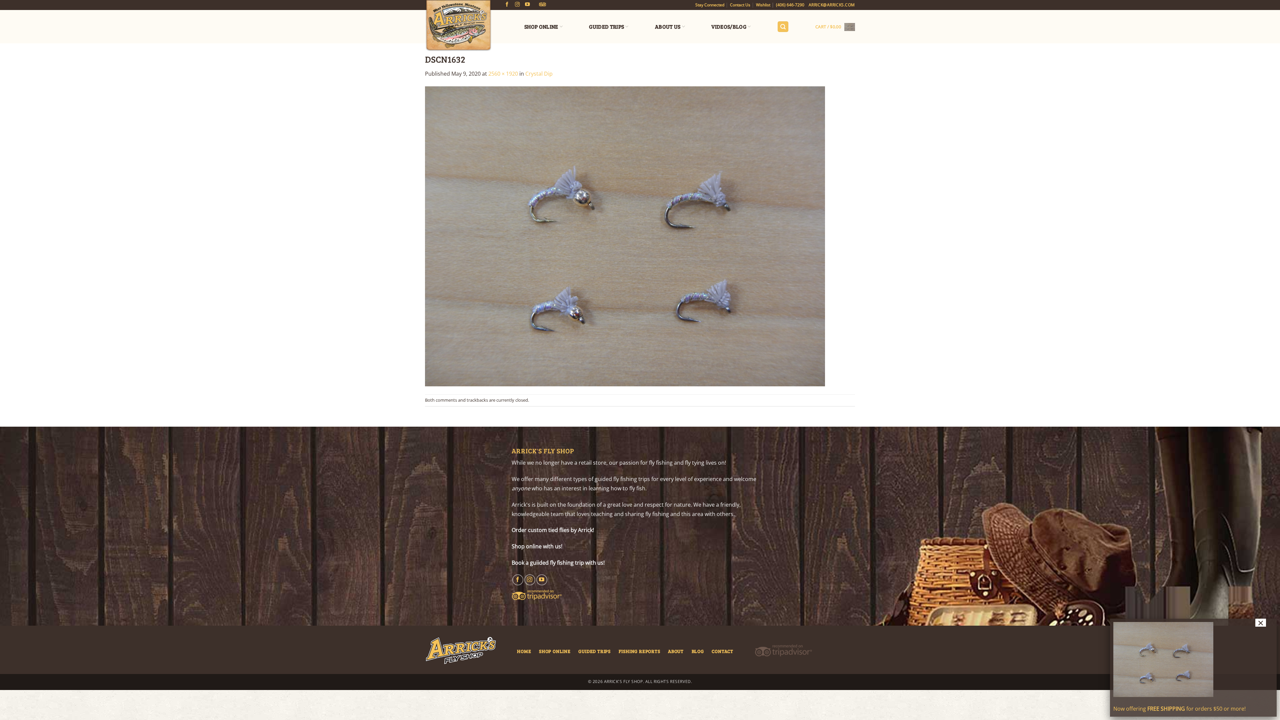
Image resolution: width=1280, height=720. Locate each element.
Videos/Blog (728, 26)
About (676, 651)
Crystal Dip (539, 73)
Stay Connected (709, 5)
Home (524, 651)
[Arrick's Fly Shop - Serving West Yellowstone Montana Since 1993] (458, 26)
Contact (722, 651)
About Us (668, 26)
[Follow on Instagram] (517, 4)
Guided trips (594, 651)
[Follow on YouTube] (527, 4)
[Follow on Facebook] (507, 4)
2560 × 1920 (503, 73)
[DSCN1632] (625, 235)
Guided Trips (606, 26)
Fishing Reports (639, 651)
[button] (783, 26)
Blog (698, 651)
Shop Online (541, 26)
